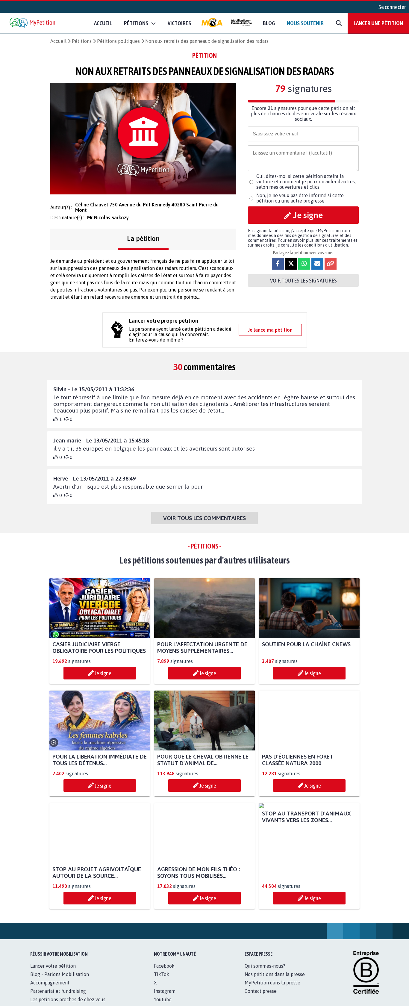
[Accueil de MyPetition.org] (33, 23)
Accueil (103, 23)
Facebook (164, 966)
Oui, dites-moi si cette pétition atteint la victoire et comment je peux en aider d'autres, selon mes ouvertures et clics (306, 181)
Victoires (179, 23)
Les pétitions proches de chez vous (67, 999)
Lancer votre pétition (53, 966)
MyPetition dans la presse (272, 982)
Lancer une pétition (378, 23)
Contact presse (261, 991)
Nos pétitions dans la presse (275, 974)
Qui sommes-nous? (265, 966)
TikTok (161, 974)
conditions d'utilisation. (326, 245)
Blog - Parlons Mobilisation (59, 974)
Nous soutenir (305, 23)
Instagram (164, 991)
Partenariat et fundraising (58, 991)
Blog (269, 23)
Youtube (163, 999)
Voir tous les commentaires (204, 518)
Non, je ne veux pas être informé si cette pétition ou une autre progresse (300, 198)
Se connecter (392, 7)
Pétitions (82, 41)
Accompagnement (49, 982)
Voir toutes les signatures (303, 280)
